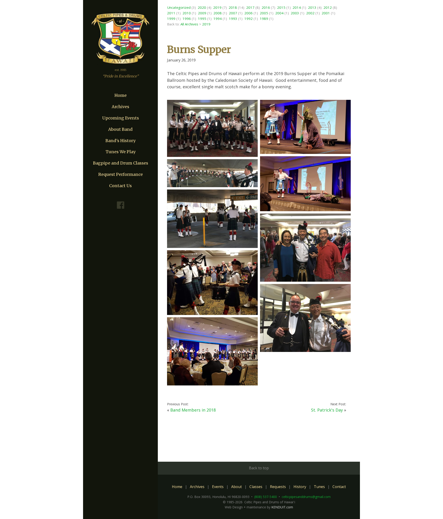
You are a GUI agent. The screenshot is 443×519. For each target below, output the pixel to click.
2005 (264, 13)
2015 (281, 7)
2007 (233, 13)
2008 (217, 13)
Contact (339, 486)
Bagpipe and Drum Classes (120, 163)
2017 (250, 7)
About (236, 486)
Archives (120, 106)
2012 (327, 7)
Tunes (319, 486)
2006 (248, 13)
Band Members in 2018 (193, 410)
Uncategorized (179, 7)
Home (120, 95)
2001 (326, 13)
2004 (279, 13)
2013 (312, 7)
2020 (202, 7)
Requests (278, 486)
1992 (248, 18)
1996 (187, 18)
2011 (171, 13)
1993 (233, 18)
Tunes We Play (120, 151)
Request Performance (120, 174)
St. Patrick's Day (327, 410)
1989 (264, 18)
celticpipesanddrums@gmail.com (306, 497)
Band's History (120, 140)
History (299, 486)
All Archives (189, 24)
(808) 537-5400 (265, 497)
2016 (266, 7)
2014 (297, 7)
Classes (255, 486)
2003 (295, 13)
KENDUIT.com (282, 507)
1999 (171, 18)
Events (218, 486)
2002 (310, 13)
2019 (217, 7)
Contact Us (120, 185)
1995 (202, 18)
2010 (187, 13)
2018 (233, 7)
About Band (120, 129)
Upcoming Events (120, 118)
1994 (217, 18)
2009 (202, 13)
